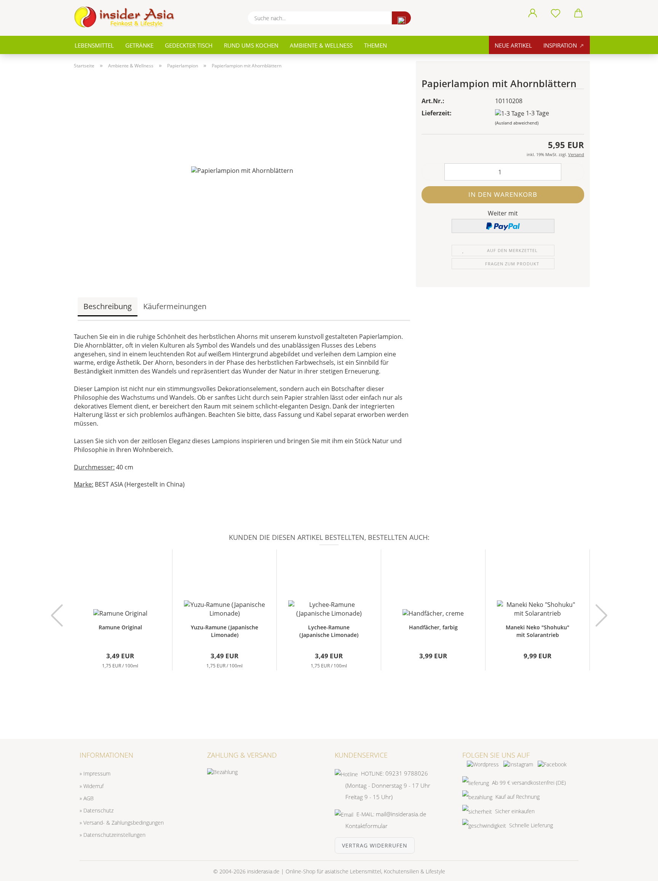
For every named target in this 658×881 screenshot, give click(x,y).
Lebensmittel (94, 45)
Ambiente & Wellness (321, 45)
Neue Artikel (513, 45)
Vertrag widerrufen (374, 845)
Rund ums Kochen (251, 45)
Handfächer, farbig (433, 627)
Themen (375, 45)
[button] (433, 171)
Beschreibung (107, 306)
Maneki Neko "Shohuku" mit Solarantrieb (537, 631)
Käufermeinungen (174, 306)
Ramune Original (120, 627)
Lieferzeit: (437, 113)
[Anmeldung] (532, 13)
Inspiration (560, 45)
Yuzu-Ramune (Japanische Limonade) (224, 631)
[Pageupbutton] (637, 869)
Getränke (139, 45)
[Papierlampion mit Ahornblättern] (242, 170)
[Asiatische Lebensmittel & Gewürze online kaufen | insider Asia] (127, 17)
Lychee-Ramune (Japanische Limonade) (328, 631)
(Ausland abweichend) (516, 123)
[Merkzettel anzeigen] (555, 13)
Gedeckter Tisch (188, 45)
